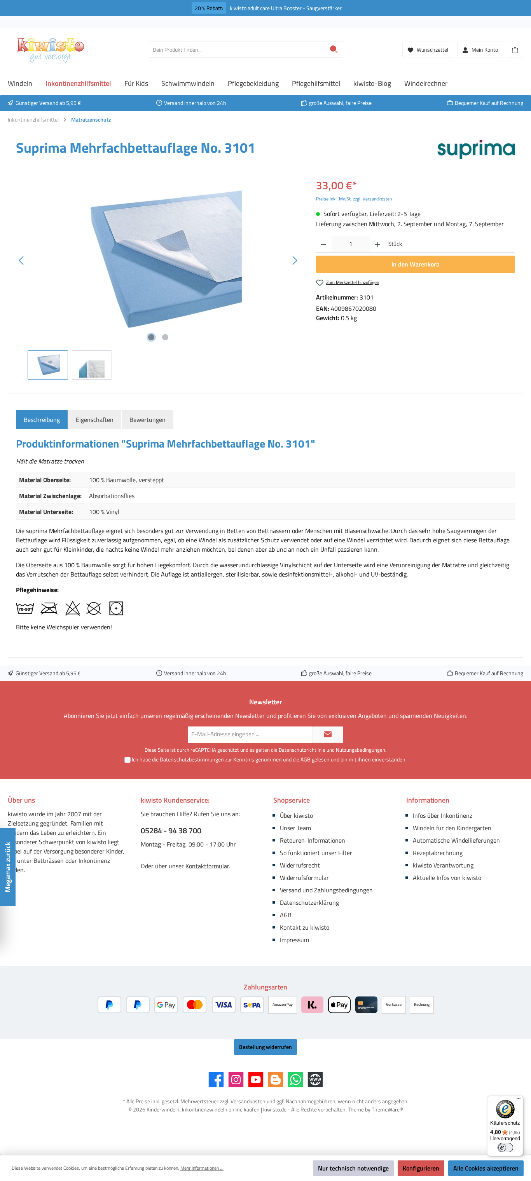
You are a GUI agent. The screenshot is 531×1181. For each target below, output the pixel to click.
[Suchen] (334, 49)
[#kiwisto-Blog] (275, 1079)
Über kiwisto (296, 815)
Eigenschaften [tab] (95, 419)
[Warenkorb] (515, 49)
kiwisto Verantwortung (443, 865)
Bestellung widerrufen (265, 1047)
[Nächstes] (294, 260)
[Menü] (518, 1100)
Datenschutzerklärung (309, 902)
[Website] (315, 1079)
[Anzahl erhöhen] (378, 244)
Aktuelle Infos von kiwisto (447, 877)
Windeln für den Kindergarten (452, 828)
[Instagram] (236, 1079)
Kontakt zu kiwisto (304, 927)
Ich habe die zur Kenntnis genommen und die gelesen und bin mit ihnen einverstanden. (269, 759)
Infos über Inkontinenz (442, 815)
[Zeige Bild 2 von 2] (165, 337)
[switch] (505, 1147)
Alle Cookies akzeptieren (486, 1168)
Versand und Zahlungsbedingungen (326, 890)
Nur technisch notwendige (353, 1168)
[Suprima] (476, 151)
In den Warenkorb (415, 264)
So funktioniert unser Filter (316, 852)
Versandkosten (248, 1101)
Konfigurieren (421, 1168)
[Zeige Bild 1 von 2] (151, 337)
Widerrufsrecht (300, 865)
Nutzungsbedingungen (360, 750)
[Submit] (327, 734)
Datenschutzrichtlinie (302, 750)
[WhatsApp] (295, 1079)
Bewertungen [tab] (147, 419)
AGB (305, 759)
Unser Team (295, 828)
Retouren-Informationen (312, 840)
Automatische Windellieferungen (456, 840)
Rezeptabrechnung (438, 852)
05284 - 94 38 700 (171, 830)
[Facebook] (216, 1079)
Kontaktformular (207, 866)
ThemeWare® (387, 1109)
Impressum (294, 939)
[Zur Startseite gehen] (50, 49)
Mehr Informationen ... (202, 1168)
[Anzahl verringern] (324, 244)
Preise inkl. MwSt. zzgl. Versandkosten (354, 198)
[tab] (42, 419)
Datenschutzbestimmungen (192, 759)
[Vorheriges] (22, 260)
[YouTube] (255, 1079)
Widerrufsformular (304, 877)
